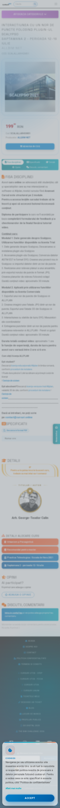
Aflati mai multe (13, 788)
